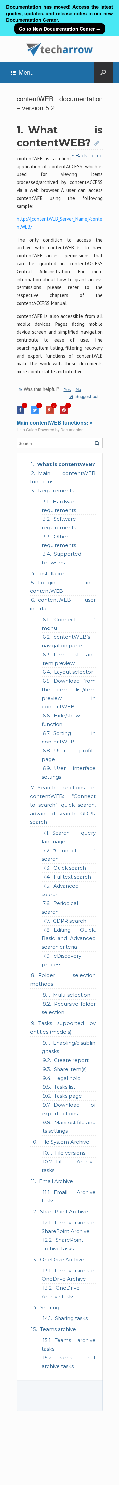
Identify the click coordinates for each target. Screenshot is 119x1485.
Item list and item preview (69, 658)
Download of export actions (69, 1109)
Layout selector (73, 672)
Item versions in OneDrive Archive (69, 1274)
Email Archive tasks (69, 1196)
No (78, 389)
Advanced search (60, 890)
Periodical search (60, 907)
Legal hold (67, 1078)
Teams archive (58, 1329)
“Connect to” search (69, 854)
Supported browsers (61, 558)
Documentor (71, 429)
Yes (67, 389)
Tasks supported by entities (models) (63, 1027)
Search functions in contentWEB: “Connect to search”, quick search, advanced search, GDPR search (63, 804)
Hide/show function (61, 719)
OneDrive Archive (62, 1259)
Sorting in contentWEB (69, 737)
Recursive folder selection (69, 1008)
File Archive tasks (69, 1166)
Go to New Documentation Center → (59, 28)
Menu (26, 72)
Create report (71, 1060)
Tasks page (68, 1096)
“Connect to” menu (69, 623)
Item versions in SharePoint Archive (69, 1226)
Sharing (49, 1307)
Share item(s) (70, 1069)
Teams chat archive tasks (69, 1361)
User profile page (69, 754)
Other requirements (59, 540)
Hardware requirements (60, 505)
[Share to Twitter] (35, 412)
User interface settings (69, 772)
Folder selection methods (63, 979)
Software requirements (59, 523)
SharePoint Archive (64, 1211)
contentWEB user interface (63, 604)
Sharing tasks (71, 1318)
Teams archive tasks (69, 1344)
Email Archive (56, 1181)
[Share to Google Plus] (50, 412)
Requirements (56, 490)
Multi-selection (71, 995)
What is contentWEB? (66, 464)
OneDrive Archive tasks (61, 1292)
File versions (70, 1153)
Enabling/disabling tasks (68, 1047)
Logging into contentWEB (63, 586)
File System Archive (64, 1142)
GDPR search (69, 921)
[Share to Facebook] (20, 412)
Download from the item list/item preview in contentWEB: (69, 694)
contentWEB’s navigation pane (66, 641)
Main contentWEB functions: (63, 477)
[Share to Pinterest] (64, 412)
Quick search (69, 868)
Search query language (69, 837)
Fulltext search (72, 877)
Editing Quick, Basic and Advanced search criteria (69, 938)
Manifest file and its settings (69, 1126)
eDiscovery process (61, 960)
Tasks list (64, 1087)
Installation (52, 573)
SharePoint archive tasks (62, 1244)
